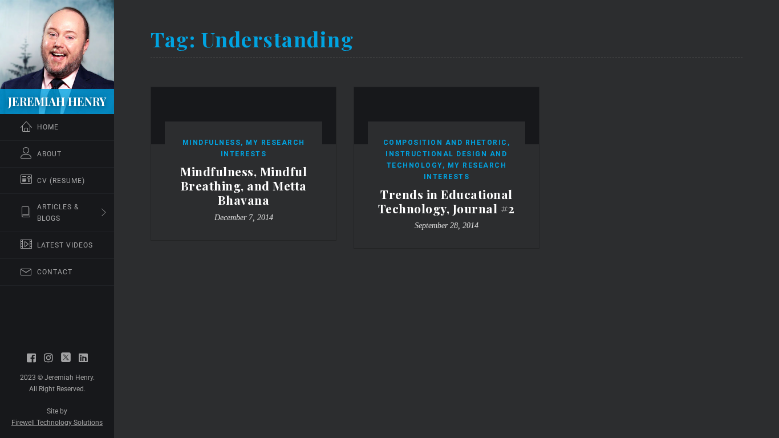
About (49, 154)
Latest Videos (65, 245)
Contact (54, 272)
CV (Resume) (61, 181)
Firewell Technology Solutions (57, 423)
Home (48, 127)
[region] (57, 219)
